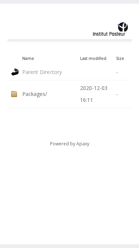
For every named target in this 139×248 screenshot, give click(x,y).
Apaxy (82, 144)
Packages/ (34, 93)
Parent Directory (42, 71)
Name (28, 58)
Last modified (93, 58)
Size (120, 58)
